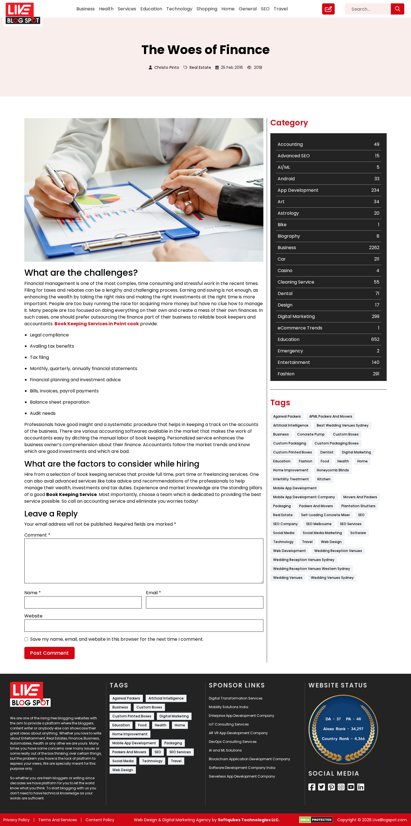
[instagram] (341, 787)
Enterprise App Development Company (241, 715)
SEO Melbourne (319, 523)
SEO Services (351, 523)
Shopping (207, 9)
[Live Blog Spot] (26, 13)
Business (85, 9)
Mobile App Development (295, 488)
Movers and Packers (360, 497)
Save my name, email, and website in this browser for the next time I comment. (117, 639)
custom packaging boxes (337, 443)
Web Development (289, 550)
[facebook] (311, 787)
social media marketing (322, 532)
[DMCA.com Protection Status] (316, 819)
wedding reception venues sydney (303, 559)
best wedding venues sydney (343, 425)
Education (151, 9)
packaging (282, 506)
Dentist (327, 452)
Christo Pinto (166, 67)
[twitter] (321, 787)
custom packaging (289, 443)
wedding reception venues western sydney (311, 568)
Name (32, 592)
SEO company (285, 523)
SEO (265, 9)
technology (283, 541)
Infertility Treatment (291, 479)
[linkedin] (360, 787)
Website (33, 616)
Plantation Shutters (358, 506)
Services (127, 9)
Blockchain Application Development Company (249, 759)
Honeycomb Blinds (333, 470)
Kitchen (323, 479)
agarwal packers (287, 416)
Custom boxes (346, 434)
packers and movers (316, 506)
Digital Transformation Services (236, 698)
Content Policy (100, 820)
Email (153, 592)
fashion (305, 461)
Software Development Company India (242, 767)
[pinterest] (331, 787)
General (248, 9)
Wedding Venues (288, 577)
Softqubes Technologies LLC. (249, 820)
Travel (281, 9)
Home (228, 9)
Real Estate (200, 67)
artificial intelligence (290, 425)
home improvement (290, 470)
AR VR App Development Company (238, 733)
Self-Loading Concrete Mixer (325, 515)
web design (331, 541)
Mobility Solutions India (228, 707)
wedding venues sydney (332, 577)
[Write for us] (328, 9)
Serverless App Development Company (242, 776)
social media (283, 532)
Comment (37, 535)
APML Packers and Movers (330, 416)
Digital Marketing (356, 452)
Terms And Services (57, 820)
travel (307, 541)
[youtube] (351, 787)
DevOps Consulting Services (233, 741)
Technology (179, 9)
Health (106, 9)
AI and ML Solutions (225, 750)
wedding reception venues (338, 550)
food (325, 461)
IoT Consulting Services (229, 724)
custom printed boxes (292, 452)
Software (358, 532)
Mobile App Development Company (304, 497)
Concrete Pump (311, 434)
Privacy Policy (16, 820)
